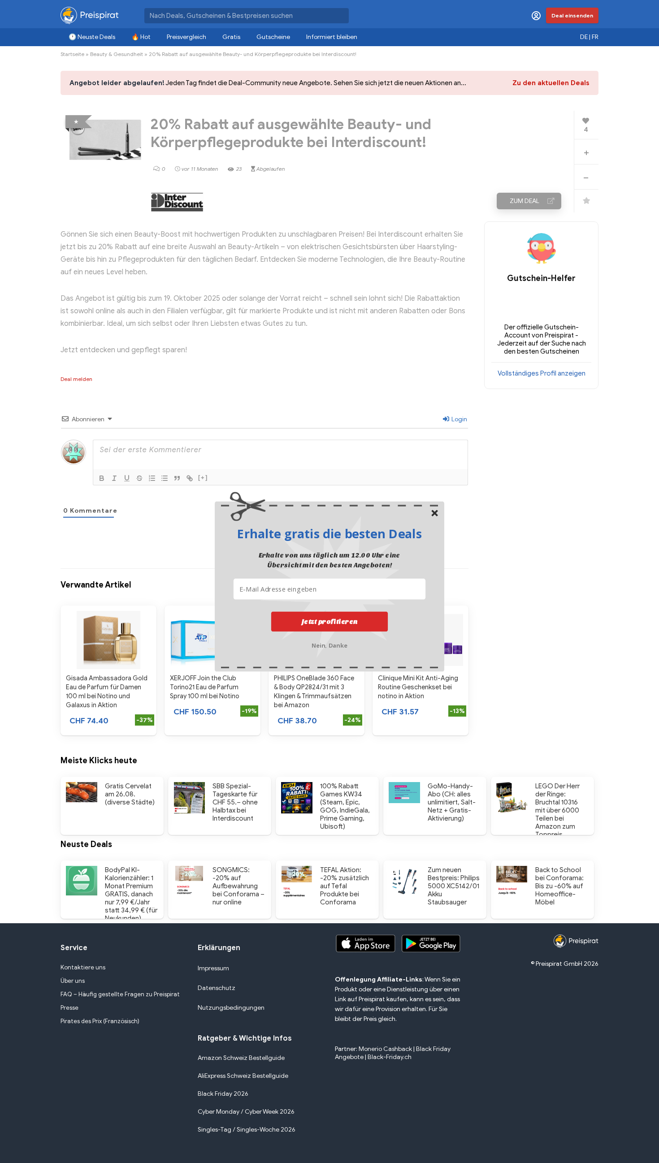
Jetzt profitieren (330, 621)
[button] (329, 533)
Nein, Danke (330, 644)
